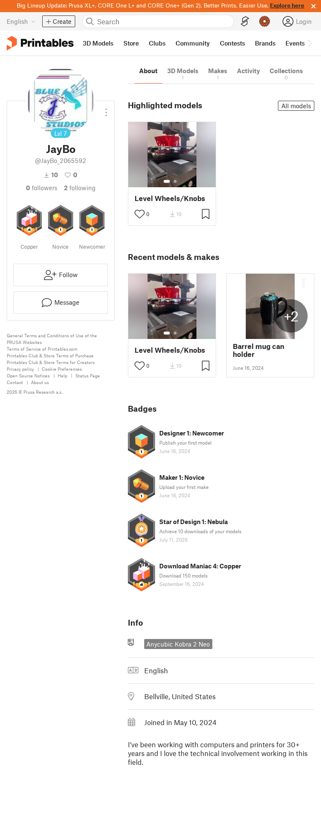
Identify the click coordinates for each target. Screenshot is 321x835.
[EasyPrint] (245, 21)
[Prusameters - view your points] (264, 21)
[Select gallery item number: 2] (175, 181)
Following (80, 187)
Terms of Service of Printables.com (42, 348)
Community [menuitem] (193, 43)
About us (40, 382)
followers (41, 187)
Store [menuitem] (131, 43)
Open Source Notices (28, 375)
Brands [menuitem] (265, 43)
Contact (15, 382)
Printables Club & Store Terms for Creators (51, 362)
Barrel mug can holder (258, 350)
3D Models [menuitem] (98, 43)
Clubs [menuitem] (157, 43)
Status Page (87, 375)
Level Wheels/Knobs (170, 198)
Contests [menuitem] (232, 43)
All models (296, 105)
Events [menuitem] (295, 43)
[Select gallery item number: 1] (166, 181)
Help (62, 375)
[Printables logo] (40, 43)
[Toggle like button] (140, 214)
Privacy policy (20, 369)
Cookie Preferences (62, 369)
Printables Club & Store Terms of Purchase (50, 355)
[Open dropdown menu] (106, 109)
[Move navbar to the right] (309, 43)
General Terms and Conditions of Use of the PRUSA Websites (52, 339)
